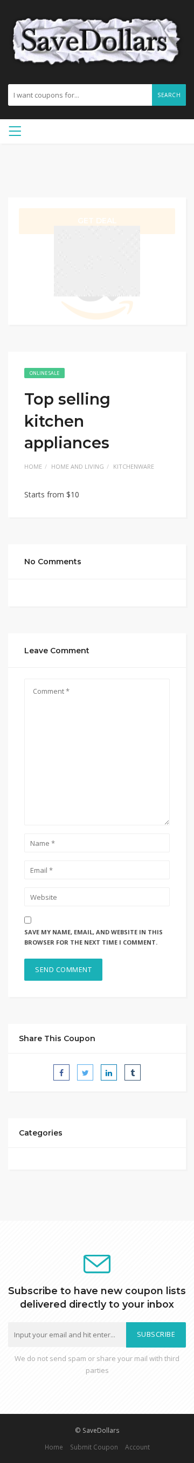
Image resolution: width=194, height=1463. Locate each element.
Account (137, 1447)
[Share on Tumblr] (132, 1072)
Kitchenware (133, 466)
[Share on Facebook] (61, 1072)
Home (33, 466)
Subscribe (156, 1334)
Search (169, 95)
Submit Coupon (94, 1447)
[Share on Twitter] (85, 1072)
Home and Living (77, 466)
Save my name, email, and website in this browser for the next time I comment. (93, 937)
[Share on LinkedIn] (109, 1072)
